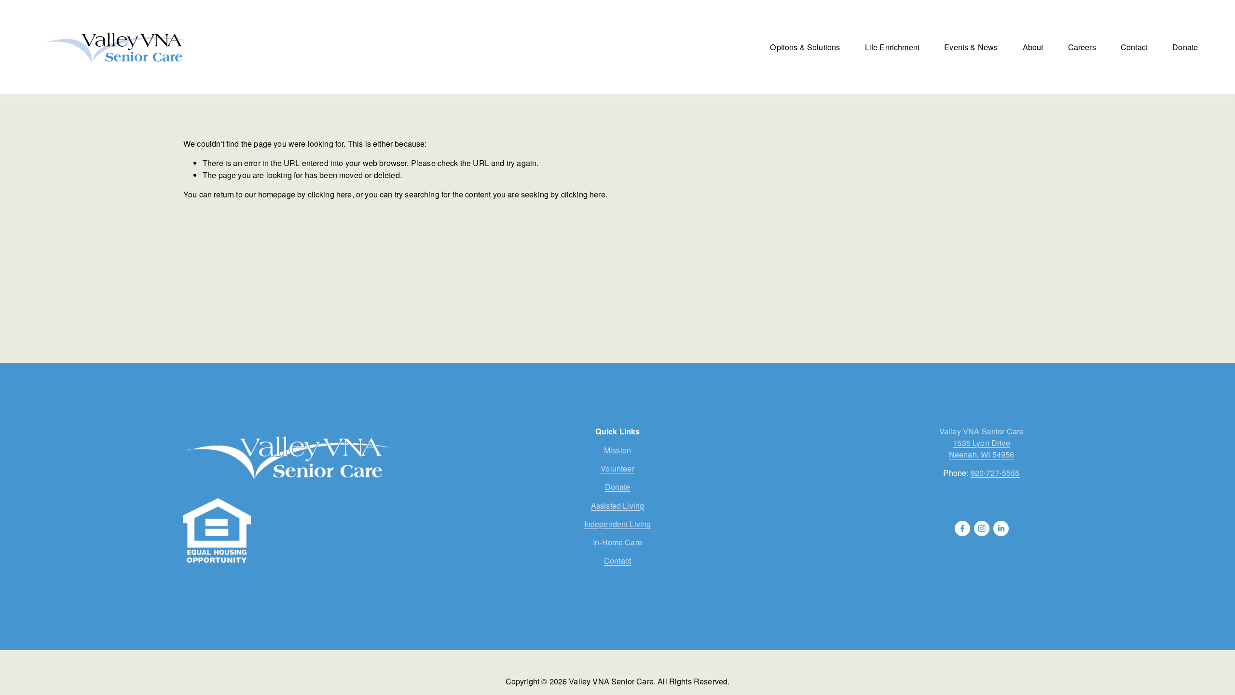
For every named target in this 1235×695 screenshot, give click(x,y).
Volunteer (617, 468)
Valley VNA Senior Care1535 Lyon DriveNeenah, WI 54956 (981, 442)
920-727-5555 (995, 472)
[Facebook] (962, 528)
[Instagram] (981, 528)
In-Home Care (617, 542)
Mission (617, 450)
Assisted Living (617, 505)
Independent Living (617, 523)
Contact (1134, 47)
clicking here (330, 194)
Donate (1185, 47)
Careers (1082, 47)
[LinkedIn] (1001, 528)
